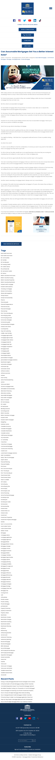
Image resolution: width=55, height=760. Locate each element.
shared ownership (5, 657)
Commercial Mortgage (6, 446)
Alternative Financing (6, 391)
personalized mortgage (7, 357)
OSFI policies (4, 597)
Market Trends (4, 530)
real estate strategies (6, 364)
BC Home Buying (5, 402)
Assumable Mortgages (41, 57)
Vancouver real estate (6, 668)
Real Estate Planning (6, 626)
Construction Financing (7, 448)
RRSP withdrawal (5, 646)
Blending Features (5, 408)
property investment (6, 610)
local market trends (6, 526)
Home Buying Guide (6, 315)
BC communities (5, 258)
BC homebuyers (5, 262)
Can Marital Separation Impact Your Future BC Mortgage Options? (17, 686)
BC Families (4, 260)
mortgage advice (5, 535)
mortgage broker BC (6, 342)
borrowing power (5, 411)
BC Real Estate (4, 406)
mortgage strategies (6, 584)
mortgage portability (6, 564)
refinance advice (5, 371)
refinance (3, 628)
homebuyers (4, 499)
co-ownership (4, 439)
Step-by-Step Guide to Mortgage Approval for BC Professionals (16, 699)
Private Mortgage (25, 59)
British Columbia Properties (7, 280)
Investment (4, 515)
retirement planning (6, 639)
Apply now (27, 46)
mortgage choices (5, 548)
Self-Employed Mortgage (7, 652)
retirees (3, 375)
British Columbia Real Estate (8, 282)
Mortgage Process (5, 568)
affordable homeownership (8, 388)
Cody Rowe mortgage (6, 444)
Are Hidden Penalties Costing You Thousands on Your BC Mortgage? (18, 688)
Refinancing (4, 630)
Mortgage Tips (4, 590)
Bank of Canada (5, 400)
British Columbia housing (7, 277)
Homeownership (5, 506)
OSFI (2, 595)
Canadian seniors (5, 433)
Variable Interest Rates (6, 672)
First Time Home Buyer (6, 468)
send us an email (49, 211)
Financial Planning (5, 462)
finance (3, 300)
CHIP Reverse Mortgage (7, 435)
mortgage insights (5, 353)
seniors (2, 382)
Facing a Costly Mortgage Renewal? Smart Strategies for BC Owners (18, 681)
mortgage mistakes (6, 555)
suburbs (3, 661)
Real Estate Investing (6, 621)
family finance (4, 295)
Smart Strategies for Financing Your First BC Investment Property (17, 690)
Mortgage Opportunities (7, 557)
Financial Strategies (6, 309)
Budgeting (3, 422)
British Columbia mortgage (7, 415)
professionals (4, 606)
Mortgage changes (5, 546)
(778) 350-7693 (27, 733)
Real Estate (3, 615)
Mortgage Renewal (5, 577)
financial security (5, 306)
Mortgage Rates (5, 570)
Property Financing (5, 608)
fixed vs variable (5, 479)
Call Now (28, 35)
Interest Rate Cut (5, 510)
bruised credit (4, 417)
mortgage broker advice (7, 340)
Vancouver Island (5, 384)
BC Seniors (3, 273)
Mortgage (9, 59)
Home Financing (5, 493)
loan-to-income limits (6, 524)
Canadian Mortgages (6, 428)
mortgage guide (5, 351)
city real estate (5, 437)
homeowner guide (5, 322)
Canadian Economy (6, 426)
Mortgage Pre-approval (7, 566)
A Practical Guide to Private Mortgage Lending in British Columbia (17, 684)
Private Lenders (5, 599)
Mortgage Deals (5, 348)
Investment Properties (6, 517)
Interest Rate (4, 508)
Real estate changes (6, 619)
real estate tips (4, 366)
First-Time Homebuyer (6, 473)
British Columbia (5, 413)
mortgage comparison (6, 346)
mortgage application (6, 537)
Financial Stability (5, 464)
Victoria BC (3, 675)
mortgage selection (6, 579)
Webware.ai (40, 757)
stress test (3, 659)
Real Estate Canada (6, 617)
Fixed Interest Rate (5, 475)
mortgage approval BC (6, 335)
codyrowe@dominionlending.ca (27, 735)
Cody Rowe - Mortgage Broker (23, 757)
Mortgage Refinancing (6, 575)
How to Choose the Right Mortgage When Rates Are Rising (15, 693)
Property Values (5, 612)
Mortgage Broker (16, 59)
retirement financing (6, 637)
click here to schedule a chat (36, 211)
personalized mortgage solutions (9, 360)
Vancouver (3, 664)
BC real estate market (6, 271)
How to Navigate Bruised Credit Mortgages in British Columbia (16, 695)
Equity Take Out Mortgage (7, 457)
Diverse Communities (6, 291)
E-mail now (27, 40)
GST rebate (4, 482)
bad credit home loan (6, 253)
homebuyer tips (5, 497)
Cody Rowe (4, 442)
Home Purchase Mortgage (7, 495)
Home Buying (4, 484)
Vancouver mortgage (6, 666)
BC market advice (5, 266)
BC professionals (5, 269)
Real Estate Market (5, 624)
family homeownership (6, 297)
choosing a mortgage (6, 289)
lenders (3, 522)
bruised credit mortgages (7, 419)
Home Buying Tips (5, 486)
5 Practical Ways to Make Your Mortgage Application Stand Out (17, 697)
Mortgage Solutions (6, 581)
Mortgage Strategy (5, 586)
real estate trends (5, 368)
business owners (5, 424)
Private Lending (5, 601)
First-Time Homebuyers (7, 313)
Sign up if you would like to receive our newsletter (27, 749)
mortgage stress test (6, 588)
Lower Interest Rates (6, 528)
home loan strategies (6, 320)
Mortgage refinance (6, 573)
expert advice (4, 459)
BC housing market (5, 264)
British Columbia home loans (8, 275)
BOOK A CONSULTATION (27, 29)
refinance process (5, 373)
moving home (4, 593)
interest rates (4, 513)
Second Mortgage (5, 648)
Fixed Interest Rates (6, 477)
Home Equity (4, 488)
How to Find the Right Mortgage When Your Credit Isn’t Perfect (16, 701)
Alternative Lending (6, 393)
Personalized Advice (6, 355)
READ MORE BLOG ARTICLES (11, 244)
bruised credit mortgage (7, 284)
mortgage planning (6, 561)
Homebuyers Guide (6, 502)
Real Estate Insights (6, 362)
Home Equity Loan (5, 490)
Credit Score (4, 451)
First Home (3, 466)
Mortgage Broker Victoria (7, 544)
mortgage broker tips (6, 344)
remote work (4, 635)
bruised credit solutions (7, 286)
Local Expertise (4, 329)
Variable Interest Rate (6, 670)
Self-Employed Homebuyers (8, 650)
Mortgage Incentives (6, 550)
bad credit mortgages (6, 397)
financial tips (4, 311)
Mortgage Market (5, 553)
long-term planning (6, 331)
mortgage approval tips (7, 337)
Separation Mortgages (6, 655)
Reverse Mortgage (5, 641)
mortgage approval (6, 539)
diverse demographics (6, 293)
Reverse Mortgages (6, 644)
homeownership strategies (7, 324)
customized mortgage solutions (9, 453)
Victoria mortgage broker (7, 386)
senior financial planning (7, 380)
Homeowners (4, 504)
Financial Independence (7, 304)
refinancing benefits (6, 632)
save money (4, 377)
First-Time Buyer (5, 471)
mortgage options (5, 559)
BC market (3, 404)
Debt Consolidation (6, 455)
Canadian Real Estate (6, 431)
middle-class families (6, 333)
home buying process (6, 317)
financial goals (4, 302)
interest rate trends (6, 326)
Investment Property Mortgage (8, 519)
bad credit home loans (6, 255)
